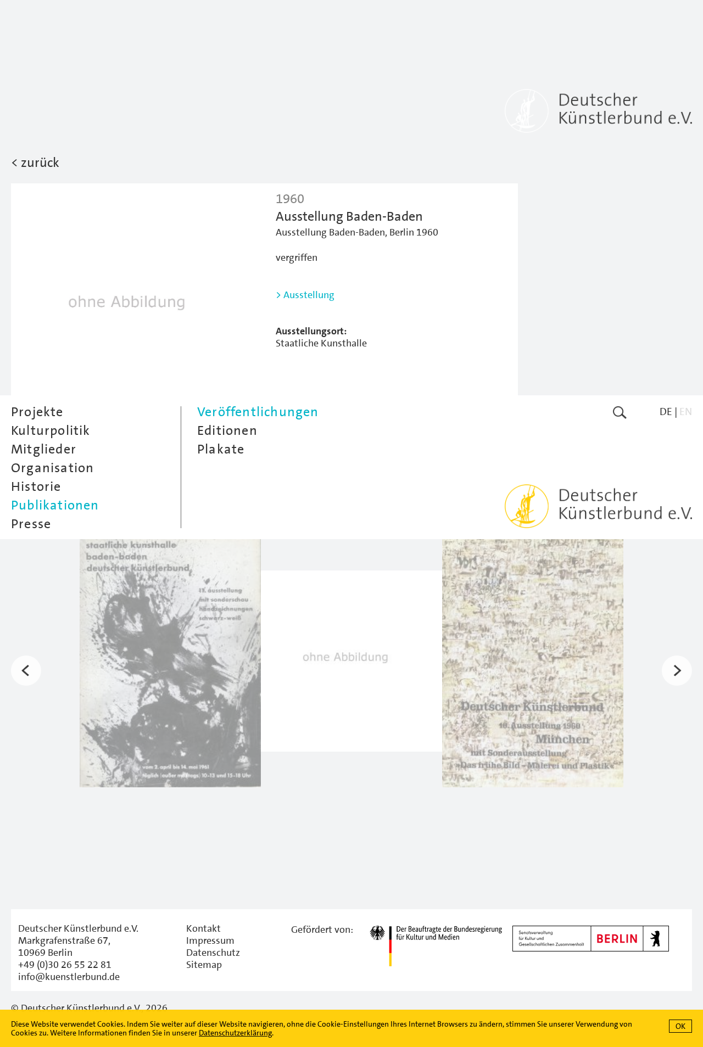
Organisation (52, 468)
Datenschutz (213, 952)
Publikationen (55, 505)
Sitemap (204, 964)
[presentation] (26, 671)
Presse (31, 524)
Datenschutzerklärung (235, 1033)
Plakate (220, 449)
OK (680, 1026)
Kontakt (203, 928)
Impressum (210, 940)
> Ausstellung (305, 294)
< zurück (35, 162)
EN (685, 411)
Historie (36, 486)
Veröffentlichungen (258, 412)
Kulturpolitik (51, 430)
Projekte (37, 412)
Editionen (227, 430)
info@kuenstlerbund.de (69, 976)
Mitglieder (43, 449)
